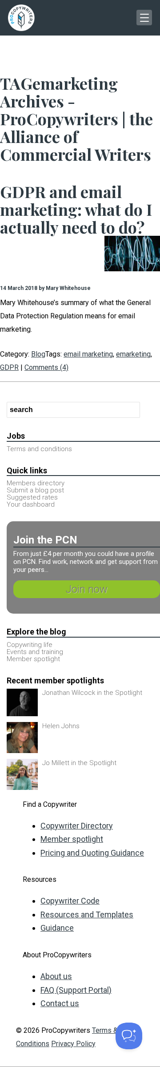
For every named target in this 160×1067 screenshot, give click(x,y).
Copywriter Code (70, 900)
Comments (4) (46, 367)
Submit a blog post (35, 490)
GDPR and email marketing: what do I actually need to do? (76, 209)
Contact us (59, 1003)
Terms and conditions (39, 448)
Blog (38, 354)
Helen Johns (61, 726)
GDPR (9, 367)
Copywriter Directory (76, 825)
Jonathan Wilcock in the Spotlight (92, 693)
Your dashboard (31, 504)
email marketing (88, 354)
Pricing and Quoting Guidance (92, 852)
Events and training (35, 651)
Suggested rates (32, 497)
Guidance (57, 927)
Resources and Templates (86, 914)
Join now (87, 589)
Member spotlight (33, 658)
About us (56, 976)
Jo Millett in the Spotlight (79, 763)
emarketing (133, 354)
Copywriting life (29, 644)
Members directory (35, 483)
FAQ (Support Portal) (76, 990)
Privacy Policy (73, 1043)
